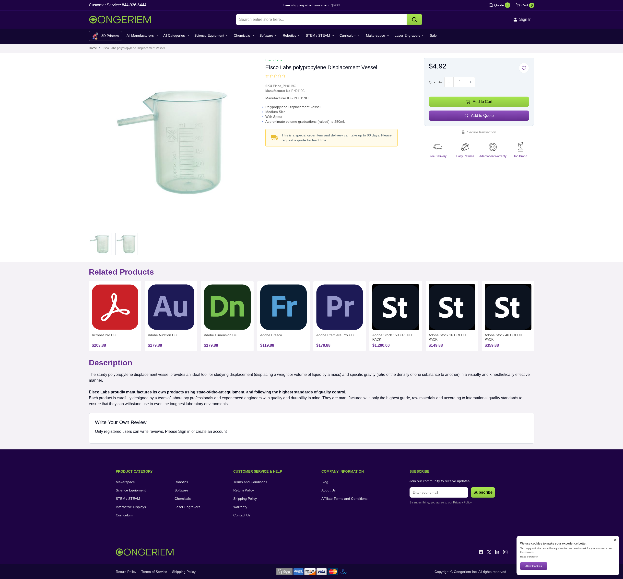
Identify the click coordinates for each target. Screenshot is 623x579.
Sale (433, 35)
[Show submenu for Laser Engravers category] (423, 36)
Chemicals (242, 35)
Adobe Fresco (271, 335)
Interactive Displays (131, 507)
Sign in (184, 431)
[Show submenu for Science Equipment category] (227, 36)
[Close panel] (615, 540)
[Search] (414, 19)
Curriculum (348, 35)
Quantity (435, 82)
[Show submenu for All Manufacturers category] (157, 36)
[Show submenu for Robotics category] (299, 36)
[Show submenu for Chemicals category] (253, 36)
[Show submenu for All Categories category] (188, 36)
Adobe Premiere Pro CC (335, 335)
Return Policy (243, 490)
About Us (328, 490)
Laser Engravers (407, 35)
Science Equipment (209, 35)
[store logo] (120, 19)
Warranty (240, 507)
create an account (211, 431)
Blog (324, 482)
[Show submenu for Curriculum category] (359, 36)
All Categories (174, 35)
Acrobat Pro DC (104, 335)
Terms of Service (154, 572)
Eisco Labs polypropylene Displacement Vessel (133, 48)
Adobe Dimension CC (220, 335)
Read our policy (529, 556)
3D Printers (110, 36)
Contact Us (241, 515)
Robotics (289, 35)
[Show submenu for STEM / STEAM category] (333, 36)
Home (93, 48)
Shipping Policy (245, 499)
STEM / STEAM (318, 35)
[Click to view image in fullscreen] (173, 142)
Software (266, 35)
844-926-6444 (134, 5)
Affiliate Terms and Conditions (344, 499)
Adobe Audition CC (162, 335)
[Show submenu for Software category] (276, 36)
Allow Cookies (533, 566)
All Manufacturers (140, 35)
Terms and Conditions (250, 482)
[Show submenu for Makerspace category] (388, 36)
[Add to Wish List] (524, 68)
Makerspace (375, 35)
